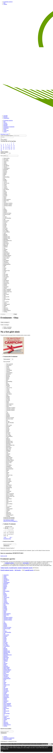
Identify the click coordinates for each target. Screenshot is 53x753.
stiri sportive (26, 563)
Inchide (6, 151)
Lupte (4, 233)
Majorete (5, 234)
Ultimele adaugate (7, 328)
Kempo (5, 225)
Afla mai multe (44, 743)
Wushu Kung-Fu (7, 310)
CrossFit (5, 187)
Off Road (5, 246)
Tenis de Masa (6, 299)
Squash (4, 293)
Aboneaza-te (6, 545)
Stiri (4, 3)
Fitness (4, 197)
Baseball (5, 172)
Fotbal (4, 198)
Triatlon (5, 303)
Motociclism (6, 243)
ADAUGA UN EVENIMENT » (10, 521)
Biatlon (4, 173)
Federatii (5, 116)
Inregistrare (6, 128)
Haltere (4, 209)
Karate (4, 223)
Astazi (2, 151)
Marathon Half (6, 236)
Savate (4, 271)
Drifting (5, 192)
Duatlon (5, 193)
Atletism (5, 167)
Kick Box (5, 228)
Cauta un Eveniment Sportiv (7, 135)
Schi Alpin (5, 274)
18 (3, 147)
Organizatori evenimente (8, 126)
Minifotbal (5, 239)
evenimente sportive (9, 563)
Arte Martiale (6, 165)
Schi (4, 273)
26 (5, 148)
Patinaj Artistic (6, 253)
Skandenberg (6, 283)
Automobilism (6, 168)
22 (11, 147)
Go (4, 206)
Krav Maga (5, 230)
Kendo (4, 226)
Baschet (5, 170)
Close (2, 751)
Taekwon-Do (6, 296)
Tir (4, 300)
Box (4, 178)
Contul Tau (6, 130)
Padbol (4, 250)
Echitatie (5, 194)
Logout (4, 131)
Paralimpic (5, 251)
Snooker (5, 285)
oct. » (11, 537)
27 (8, 148)
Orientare (5, 249)
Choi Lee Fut (6, 183)
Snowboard (5, 286)
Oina (4, 248)
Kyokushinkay (6, 231)
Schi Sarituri (6, 276)
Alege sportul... (6, 158)
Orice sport (5, 159)
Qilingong (5, 261)
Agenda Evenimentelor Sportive (25, 567)
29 (11, 148)
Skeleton (5, 284)
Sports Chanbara (7, 290)
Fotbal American (7, 199)
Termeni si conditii (7, 739)
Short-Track (5, 281)
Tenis (4, 298)
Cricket (4, 185)
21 (9, 147)
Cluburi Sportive (4, 567)
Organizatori (6, 118)
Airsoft (4, 163)
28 (9, 148)
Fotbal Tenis (6, 200)
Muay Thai (5, 244)
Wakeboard (5, 309)
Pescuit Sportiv (6, 256)
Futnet (4, 201)
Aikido (4, 162)
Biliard (4, 174)
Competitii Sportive (28, 570)
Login (4, 129)
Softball (5, 288)
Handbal (5, 210)
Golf (4, 208)
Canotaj (5, 182)
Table (4, 295)
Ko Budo (5, 229)
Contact (5, 736)
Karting (5, 224)
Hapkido (5, 211)
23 (13, 147)
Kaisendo (5, 221)
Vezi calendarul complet (8, 520)
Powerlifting (6, 260)
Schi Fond (5, 275)
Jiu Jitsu (5, 216)
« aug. (5, 537)
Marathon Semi (6, 238)
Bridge (4, 179)
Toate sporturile (9, 364)
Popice (4, 259)
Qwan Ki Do (6, 263)
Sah (4, 266)
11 (3, 145)
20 (8, 147)
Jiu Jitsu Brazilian (7, 218)
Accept (49, 743)
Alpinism (5, 164)
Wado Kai (5, 308)
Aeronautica (6, 160)
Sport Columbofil (7, 289)
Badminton (5, 169)
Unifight (5, 305)
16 (13, 145)
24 (1, 148)
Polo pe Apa (6, 258)
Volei (4, 306)
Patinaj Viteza (6, 254)
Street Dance (6, 294)
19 (5, 147)
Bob (4, 175)
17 (1, 147)
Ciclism (5, 184)
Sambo (4, 268)
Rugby (4, 265)
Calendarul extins (7, 538)
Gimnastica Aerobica (7, 203)
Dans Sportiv (6, 189)
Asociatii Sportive (13, 567)
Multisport (5, 245)
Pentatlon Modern (7, 255)
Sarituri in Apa (6, 270)
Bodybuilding (6, 177)
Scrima (4, 279)
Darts (4, 190)
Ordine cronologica (7, 327)
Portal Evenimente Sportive (7, 570)
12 (5, 145)
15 (11, 145)
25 (3, 148)
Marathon (5, 235)
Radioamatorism (6, 264)
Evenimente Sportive (8, 120)
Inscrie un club (4, 555)
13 (8, 145)
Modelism (5, 241)
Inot (4, 215)
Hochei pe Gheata (7, 213)
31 (1, 150)
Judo (4, 219)
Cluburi (5, 4)
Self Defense (6, 280)
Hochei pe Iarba (6, 214)
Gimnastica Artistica (7, 204)
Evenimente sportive (8, 1)
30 (13, 148)
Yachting (5, 311)
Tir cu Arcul (6, 301)
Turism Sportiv (6, 304)
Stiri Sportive (18, 570)
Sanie (4, 269)
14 (9, 145)
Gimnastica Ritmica (7, 205)
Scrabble (5, 278)
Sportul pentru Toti (7, 291)
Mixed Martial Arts (7, 240)
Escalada (5, 195)
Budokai (5, 180)
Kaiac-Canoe (6, 220)
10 (1, 145)
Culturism (5, 188)
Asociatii (5, 115)
